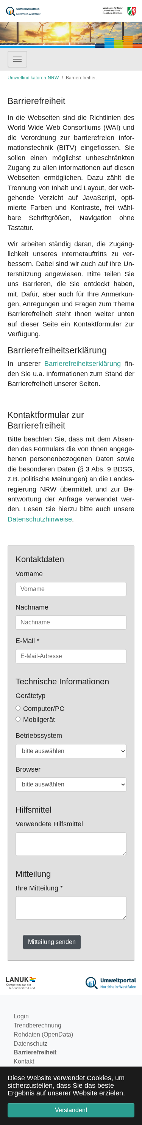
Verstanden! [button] (71, 1110)
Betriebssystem (39, 735)
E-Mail (27, 640)
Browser (28, 769)
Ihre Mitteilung (39, 888)
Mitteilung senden (52, 942)
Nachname (32, 607)
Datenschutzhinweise (40, 519)
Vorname (29, 574)
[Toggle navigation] (17, 59)
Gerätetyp (30, 696)
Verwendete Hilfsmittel (49, 824)
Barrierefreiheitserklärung (82, 363)
